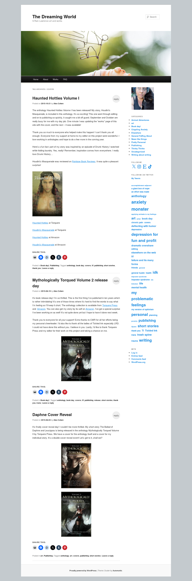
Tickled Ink (151, 330)
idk (155, 272)
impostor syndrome (140, 279)
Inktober (134, 284)
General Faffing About (141, 135)
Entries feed (136, 355)
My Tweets (135, 178)
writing (145, 340)
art (41, 555)
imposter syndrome (139, 276)
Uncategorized (138, 151)
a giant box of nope (140, 188)
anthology (71, 265)
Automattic (117, 570)
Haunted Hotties (40, 222)
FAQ (65, 79)
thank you (36, 268)
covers (88, 265)
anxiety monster (140, 205)
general (142, 268)
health (149, 272)
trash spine (144, 334)
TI (143, 330)
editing (134, 248)
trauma (134, 340)
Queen (133, 326)
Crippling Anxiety (139, 129)
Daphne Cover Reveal (52, 414)
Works (55, 79)
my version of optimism (142, 309)
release (97, 400)
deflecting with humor (143, 226)
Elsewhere (136, 132)
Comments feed (138, 358)
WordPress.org (138, 362)
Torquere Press (109, 305)
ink (152, 280)
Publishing (54, 265)
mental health (139, 287)
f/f (92, 265)
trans (38, 403)
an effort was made (140, 191)
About (45, 79)
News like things (139, 139)
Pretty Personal (138, 142)
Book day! (44, 265)
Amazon (41, 308)
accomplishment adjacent (141, 185)
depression (136, 229)
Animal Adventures (140, 120)
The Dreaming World (54, 16)
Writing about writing (141, 154)
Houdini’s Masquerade (43, 229)
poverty (134, 321)
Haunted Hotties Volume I (55, 98)
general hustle (138, 272)
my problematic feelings (142, 298)
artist (139, 219)
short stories (109, 265)
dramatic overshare (142, 245)
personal (139, 314)
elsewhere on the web (143, 252)
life (141, 283)
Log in (134, 352)
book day (80, 265)
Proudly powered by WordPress (82, 570)
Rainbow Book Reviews (83, 161)
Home (35, 79)
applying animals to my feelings (143, 214)
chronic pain (137, 222)
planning (153, 315)
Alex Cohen (58, 103)
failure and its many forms (142, 262)
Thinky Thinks (138, 148)
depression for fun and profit (144, 237)
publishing (98, 265)
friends (134, 267)
